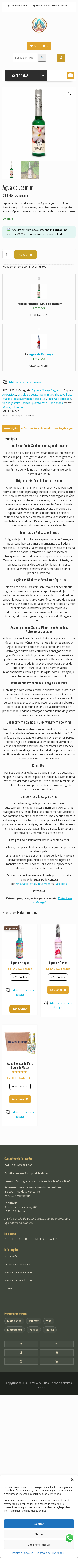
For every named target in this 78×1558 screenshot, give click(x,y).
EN (12, 1238)
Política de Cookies (22, 1553)
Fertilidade (64, 398)
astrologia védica (28, 394)
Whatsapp (22, 883)
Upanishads (56, 403)
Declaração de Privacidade (49, 1553)
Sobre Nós (10, 1256)
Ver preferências (39, 1545)
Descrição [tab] (11, 428)
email (32, 883)
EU (56, 1238)
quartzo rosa (39, 403)
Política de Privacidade (18, 1272)
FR (25, 1238)
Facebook (61, 883)
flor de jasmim (11, 403)
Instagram (43, 883)
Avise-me (20, 1009)
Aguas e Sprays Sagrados (47, 390)
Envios (8, 1288)
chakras (7, 398)
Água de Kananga (41, 354)
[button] (72, 1480)
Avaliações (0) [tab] (63, 428)
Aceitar (39, 1524)
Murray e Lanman (13, 407)
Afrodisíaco (9, 394)
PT (6, 1238)
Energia (52, 398)
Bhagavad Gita (64, 394)
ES (18, 1238)
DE (37, 1238)
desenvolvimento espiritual (29, 398)
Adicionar (25, 255)
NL (43, 1238)
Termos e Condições (17, 1264)
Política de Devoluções (18, 1280)
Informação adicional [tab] (35, 428)
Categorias (20, 75)
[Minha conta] (61, 58)
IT (31, 1238)
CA (50, 1238)
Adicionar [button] (56, 990)
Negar (39, 1534)
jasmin (26, 403)
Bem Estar (46, 394)
